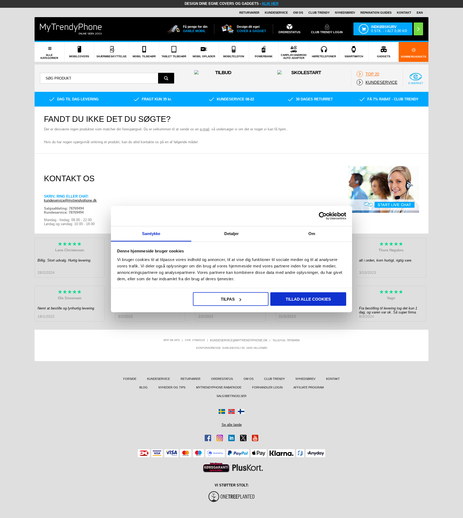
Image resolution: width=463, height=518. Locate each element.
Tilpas (228, 299)
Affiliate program (308, 387)
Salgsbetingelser (231, 396)
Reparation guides (375, 12)
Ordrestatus (222, 378)
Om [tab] (311, 233)
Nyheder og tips (171, 387)
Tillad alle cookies (308, 299)
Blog (143, 387)
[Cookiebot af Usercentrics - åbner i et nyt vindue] (322, 216)
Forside (129, 378)
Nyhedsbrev (345, 12)
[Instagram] (219, 438)
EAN (420, 12)
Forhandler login (267, 387)
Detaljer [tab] (231, 233)
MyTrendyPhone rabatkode (218, 387)
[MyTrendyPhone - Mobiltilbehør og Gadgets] (71, 28)
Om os (298, 12)
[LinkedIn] (231, 438)
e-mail (204, 129)
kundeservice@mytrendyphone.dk (70, 200)
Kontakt (404, 12)
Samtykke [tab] (151, 233)
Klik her (270, 4)
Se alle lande (232, 425)
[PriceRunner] (216, 467)
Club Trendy (319, 12)
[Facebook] (208, 438)
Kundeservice (276, 12)
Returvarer (249, 12)
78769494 (293, 340)
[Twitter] (243, 438)
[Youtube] (255, 438)
